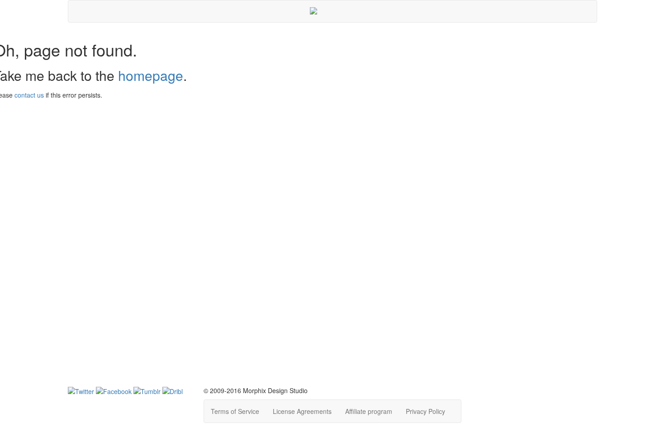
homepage (150, 75)
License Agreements (302, 411)
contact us (29, 94)
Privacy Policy (425, 411)
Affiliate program (368, 411)
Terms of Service (235, 411)
